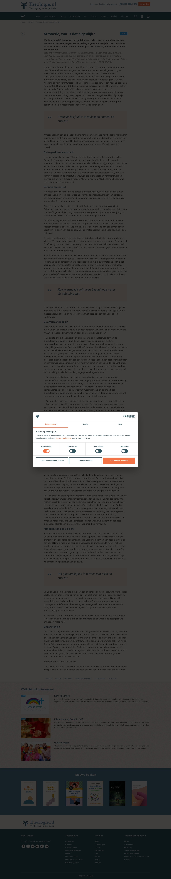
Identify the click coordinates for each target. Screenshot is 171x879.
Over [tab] (120, 424)
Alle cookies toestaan (119, 461)
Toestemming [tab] (50, 424)
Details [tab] (85, 424)
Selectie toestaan (85, 461)
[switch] (72, 451)
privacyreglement (63, 438)
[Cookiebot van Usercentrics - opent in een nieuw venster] (125, 416)
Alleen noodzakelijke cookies (52, 461)
